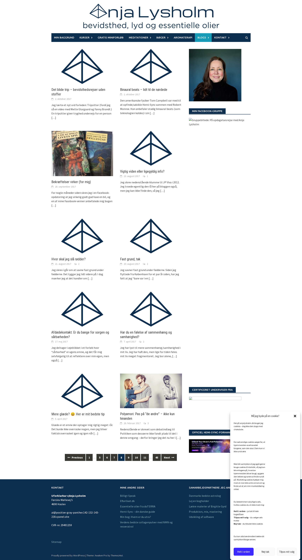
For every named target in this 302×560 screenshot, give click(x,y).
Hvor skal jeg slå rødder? (68, 259)
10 (136, 457)
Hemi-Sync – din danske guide (137, 511)
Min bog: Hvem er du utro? (135, 517)
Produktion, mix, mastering (205, 511)
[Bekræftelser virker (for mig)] (82, 153)
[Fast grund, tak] (151, 235)
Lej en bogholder (199, 501)
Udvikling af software (201, 517)
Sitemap (56, 542)
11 (144, 457)
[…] (53, 117)
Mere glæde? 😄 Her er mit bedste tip (78, 414)
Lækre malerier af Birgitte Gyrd (207, 506)
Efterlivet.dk (127, 501)
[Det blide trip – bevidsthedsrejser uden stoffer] (82, 66)
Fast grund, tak (130, 259)
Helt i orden (243, 551)
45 (156, 457)
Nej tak (265, 551)
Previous (77, 457)
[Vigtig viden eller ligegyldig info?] (151, 148)
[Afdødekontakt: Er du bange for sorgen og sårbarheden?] (82, 308)
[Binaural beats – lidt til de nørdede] (151, 66)
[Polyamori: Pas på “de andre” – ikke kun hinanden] (151, 390)
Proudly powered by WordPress (68, 555)
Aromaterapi (183, 37)
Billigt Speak (127, 495)
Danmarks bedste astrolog (205, 495)
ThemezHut (117, 555)
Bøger (161, 37)
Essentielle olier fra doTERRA (137, 506)
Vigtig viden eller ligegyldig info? (142, 171)
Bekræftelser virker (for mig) (71, 182)
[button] (295, 416)
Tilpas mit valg (286, 551)
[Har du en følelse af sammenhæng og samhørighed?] (151, 308)
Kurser (84, 37)
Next (167, 457)
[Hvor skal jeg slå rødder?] (82, 235)
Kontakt (220, 37)
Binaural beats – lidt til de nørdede (143, 90)
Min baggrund (64, 37)
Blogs (201, 37)
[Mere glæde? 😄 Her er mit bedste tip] (82, 390)
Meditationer (138, 37)
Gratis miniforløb (111, 37)
